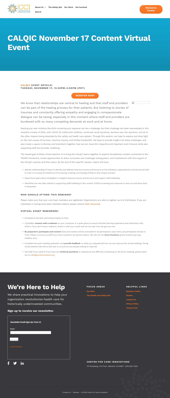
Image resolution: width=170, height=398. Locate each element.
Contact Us (131, 300)
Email (12, 329)
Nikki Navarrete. (93, 204)
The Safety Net (55, 7)
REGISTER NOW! (85, 95)
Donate (129, 295)
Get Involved (81, 7)
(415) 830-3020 (131, 366)
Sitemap (76, 392)
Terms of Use (132, 308)
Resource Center (151, 9)
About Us (39, 7)
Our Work (68, 7)
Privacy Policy (132, 304)
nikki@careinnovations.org (43, 255)
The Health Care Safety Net (98, 295)
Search (38, 12)
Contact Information (16, 347)
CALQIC (25, 85)
